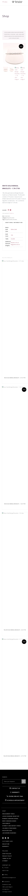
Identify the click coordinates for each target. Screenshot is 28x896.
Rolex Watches (7, 830)
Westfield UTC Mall (6, 884)
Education (5, 844)
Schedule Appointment (15, 800)
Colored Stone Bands (9, 828)
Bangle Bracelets (10, 217)
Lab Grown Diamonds (9, 833)
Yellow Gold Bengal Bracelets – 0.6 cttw (15, 630)
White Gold (14, 229)
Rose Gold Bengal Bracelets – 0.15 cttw (14, 377)
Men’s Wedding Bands (9, 821)
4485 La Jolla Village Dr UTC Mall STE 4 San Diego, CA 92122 (7, 889)
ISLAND (13, 239)
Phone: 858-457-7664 (15, 796)
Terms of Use (6, 858)
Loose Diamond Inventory (10, 816)
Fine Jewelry (6, 823)
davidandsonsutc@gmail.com (9, 877)
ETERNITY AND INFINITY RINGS (11, 825)
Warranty (15, 792)
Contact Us (15, 788)
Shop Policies (6, 853)
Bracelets (15, 219)
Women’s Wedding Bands (10, 818)
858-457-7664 (5, 870)
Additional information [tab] (13, 222)
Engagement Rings (8, 813)
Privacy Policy (7, 856)
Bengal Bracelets (8, 219)
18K (12, 235)
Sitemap (5, 860)
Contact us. (11, 213)
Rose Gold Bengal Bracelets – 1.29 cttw (14, 504)
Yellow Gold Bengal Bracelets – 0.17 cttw (15, 756)
